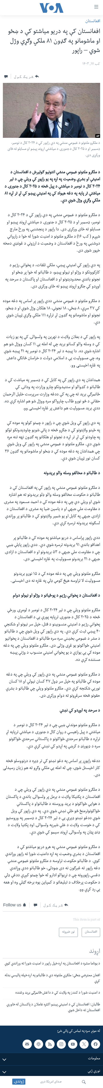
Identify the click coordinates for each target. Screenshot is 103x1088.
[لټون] (84, 1082)
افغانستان (92, 21)
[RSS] (49, 1043)
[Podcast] (38, 1043)
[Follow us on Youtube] (72, 1043)
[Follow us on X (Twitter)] (84, 1043)
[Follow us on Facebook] (95, 1043)
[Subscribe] (27, 1043)
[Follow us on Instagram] (61, 1043)
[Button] (26, 76)
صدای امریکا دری (51, 1082)
